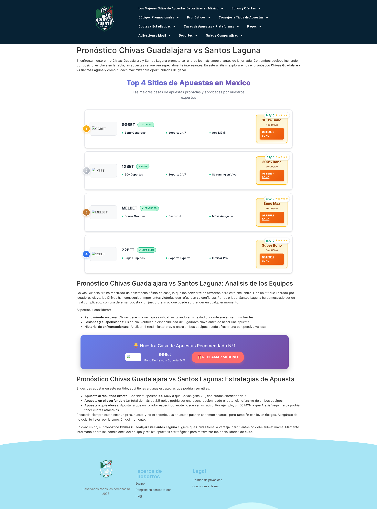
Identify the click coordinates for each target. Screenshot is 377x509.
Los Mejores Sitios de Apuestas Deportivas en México (178, 8)
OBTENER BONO (268, 133)
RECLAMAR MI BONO (219, 357)
